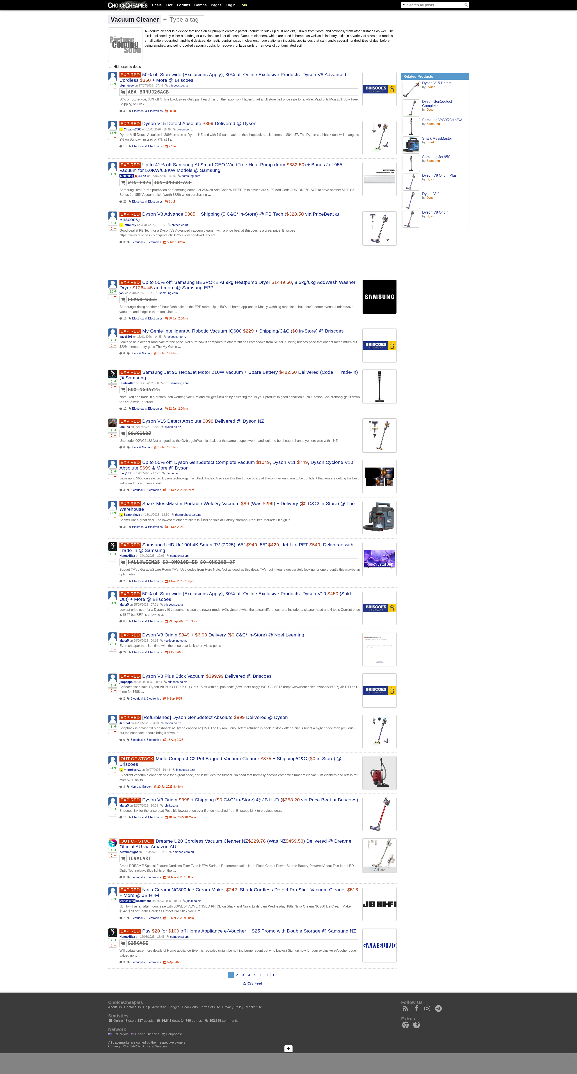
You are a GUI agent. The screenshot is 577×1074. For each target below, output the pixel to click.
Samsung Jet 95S (436, 157)
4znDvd (124, 723)
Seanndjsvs (132, 514)
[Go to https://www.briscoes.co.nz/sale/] (379, 89)
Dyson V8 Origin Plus (439, 175)
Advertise (159, 1007)
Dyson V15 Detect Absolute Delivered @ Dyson (199, 123)
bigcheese (126, 85)
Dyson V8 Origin (435, 212)
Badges (174, 1007)
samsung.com (191, 176)
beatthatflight (128, 852)
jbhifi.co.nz (171, 805)
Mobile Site (254, 1007)
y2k (121, 293)
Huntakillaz (127, 383)
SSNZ (142, 176)
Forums (183, 5)
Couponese (174, 1034)
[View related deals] (411, 89)
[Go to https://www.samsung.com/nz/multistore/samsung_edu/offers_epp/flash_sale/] (379, 297)
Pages (216, 5)
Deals (157, 5)
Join (243, 5)
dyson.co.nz (185, 129)
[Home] (128, 5)
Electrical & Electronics (147, 111)
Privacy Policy (232, 1007)
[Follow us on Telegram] (438, 1010)
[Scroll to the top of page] (288, 1048)
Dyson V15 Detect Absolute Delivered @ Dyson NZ (203, 421)
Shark (430, 142)
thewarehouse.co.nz (188, 514)
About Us (115, 1007)
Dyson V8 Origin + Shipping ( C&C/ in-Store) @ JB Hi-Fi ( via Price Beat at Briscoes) (250, 799)
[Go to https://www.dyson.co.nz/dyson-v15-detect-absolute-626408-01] (379, 138)
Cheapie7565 (132, 129)
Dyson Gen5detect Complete (437, 103)
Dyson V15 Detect (436, 83)
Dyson (430, 87)
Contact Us (132, 1007)
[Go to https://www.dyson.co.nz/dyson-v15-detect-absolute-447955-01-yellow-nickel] (379, 435)
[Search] (466, 5)
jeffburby (130, 225)
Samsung (433, 123)
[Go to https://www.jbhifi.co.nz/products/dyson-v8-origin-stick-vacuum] (379, 814)
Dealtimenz (143, 901)
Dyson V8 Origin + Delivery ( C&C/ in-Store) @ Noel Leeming (223, 634)
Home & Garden (141, 353)
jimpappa (126, 682)
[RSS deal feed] (405, 1010)
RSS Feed (254, 983)
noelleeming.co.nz (176, 640)
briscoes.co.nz (178, 85)
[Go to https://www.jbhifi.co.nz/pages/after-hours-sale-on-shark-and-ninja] (379, 904)
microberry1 (132, 769)
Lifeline (124, 427)
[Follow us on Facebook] (416, 1010)
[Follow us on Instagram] (427, 1010)
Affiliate (379, 869)
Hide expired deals (127, 66)
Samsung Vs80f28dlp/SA (442, 120)
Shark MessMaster (437, 138)
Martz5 (124, 604)
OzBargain (120, 1034)
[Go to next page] (273, 975)
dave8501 (125, 336)
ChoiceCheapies (147, 1034)
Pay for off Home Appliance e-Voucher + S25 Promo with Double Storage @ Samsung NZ (249, 930)
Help (146, 1007)
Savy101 (125, 473)
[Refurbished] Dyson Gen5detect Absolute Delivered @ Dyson (215, 717)
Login (231, 5)
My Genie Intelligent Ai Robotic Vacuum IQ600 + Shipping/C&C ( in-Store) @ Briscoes (243, 330)
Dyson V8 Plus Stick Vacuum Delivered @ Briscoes (207, 676)
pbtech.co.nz (180, 225)
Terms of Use (210, 1007)
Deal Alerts (190, 1007)
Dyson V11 (431, 194)
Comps (200, 5)
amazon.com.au (183, 852)
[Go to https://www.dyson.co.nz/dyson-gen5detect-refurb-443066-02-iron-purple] (379, 732)
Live (169, 5)
